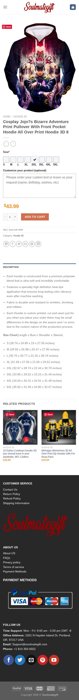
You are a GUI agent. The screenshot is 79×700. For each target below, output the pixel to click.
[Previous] (3, 442)
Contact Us (10, 489)
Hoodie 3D (20, 116)
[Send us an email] (31, 660)
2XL (34, 164)
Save (11, 414)
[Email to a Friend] (25, 244)
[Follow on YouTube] (54, 660)
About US (9, 553)
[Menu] (5, 7)
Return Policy (11, 494)
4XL (48, 164)
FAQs (6, 557)
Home (6, 116)
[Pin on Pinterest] (32, 244)
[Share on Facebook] (13, 244)
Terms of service (13, 567)
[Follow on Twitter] (20, 660)
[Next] (76, 442)
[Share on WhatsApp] (6, 244)
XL (26, 164)
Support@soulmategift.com (29, 644)
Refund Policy (12, 498)
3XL (41, 164)
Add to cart (35, 216)
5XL (55, 164)
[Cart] (73, 7)
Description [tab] (11, 267)
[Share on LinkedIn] (38, 244)
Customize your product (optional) (24, 170)
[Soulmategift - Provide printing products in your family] (39, 7)
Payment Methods (14, 571)
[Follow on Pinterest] (42, 660)
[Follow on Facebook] (8, 660)
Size (6, 152)
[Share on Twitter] (19, 244)
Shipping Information (16, 503)
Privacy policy (11, 562)
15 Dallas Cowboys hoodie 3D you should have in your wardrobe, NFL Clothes (20, 453)
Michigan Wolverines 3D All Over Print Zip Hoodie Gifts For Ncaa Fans (58, 453)
